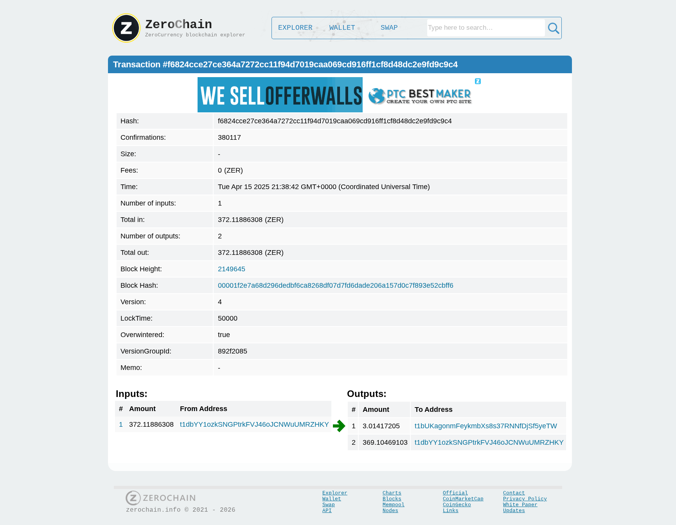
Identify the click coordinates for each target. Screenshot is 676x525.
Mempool (394, 505)
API (327, 511)
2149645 (231, 269)
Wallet (331, 499)
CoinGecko (457, 505)
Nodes (390, 511)
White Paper (520, 505)
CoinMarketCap (463, 499)
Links (450, 511)
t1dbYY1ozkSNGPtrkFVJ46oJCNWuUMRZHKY (254, 424)
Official (455, 493)
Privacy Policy (525, 499)
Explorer (334, 493)
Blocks (392, 499)
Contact (514, 493)
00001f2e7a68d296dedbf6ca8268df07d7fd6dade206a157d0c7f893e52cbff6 (335, 285)
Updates (514, 511)
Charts (392, 493)
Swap (328, 505)
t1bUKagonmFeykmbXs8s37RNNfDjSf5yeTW (486, 426)
